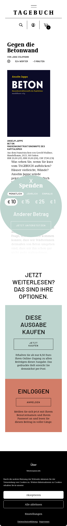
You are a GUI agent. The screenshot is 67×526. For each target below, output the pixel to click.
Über (34, 464)
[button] (46, 25)
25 (39, 201)
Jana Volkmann (20, 56)
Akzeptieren (33, 495)
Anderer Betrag (31, 214)
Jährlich (32, 193)
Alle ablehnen (33, 504)
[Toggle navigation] (33, 6)
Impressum (44, 521)
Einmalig (47, 193)
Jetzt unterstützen (31, 225)
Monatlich (15, 193)
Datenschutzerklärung (28, 521)
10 (11, 201)
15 (25, 201)
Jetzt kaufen (33, 344)
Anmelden (33, 402)
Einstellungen (33, 514)
